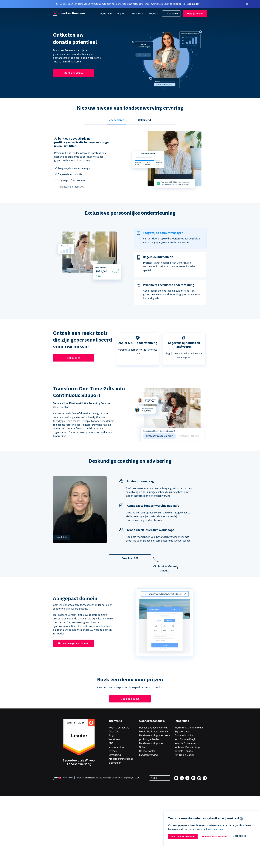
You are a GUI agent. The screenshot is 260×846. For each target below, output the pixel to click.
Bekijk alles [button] (73, 358)
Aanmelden (193, 3)
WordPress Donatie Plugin (189, 727)
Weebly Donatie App (186, 743)
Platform (105, 13)
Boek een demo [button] (73, 73)
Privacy (112, 750)
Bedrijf (152, 13)
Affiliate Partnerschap (120, 758)
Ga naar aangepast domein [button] (73, 643)
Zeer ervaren (116, 120)
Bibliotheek (114, 762)
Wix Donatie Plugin (185, 739)
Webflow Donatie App (187, 747)
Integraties (182, 720)
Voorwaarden (116, 747)
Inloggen (171, 13)
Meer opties (239, 835)
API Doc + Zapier (184, 754)
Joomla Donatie (184, 750)
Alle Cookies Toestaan (183, 836)
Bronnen (136, 13)
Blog (111, 735)
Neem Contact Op (118, 727)
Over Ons (113, 731)
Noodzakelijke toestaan (214, 836)
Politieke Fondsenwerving (153, 727)
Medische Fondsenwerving (154, 731)
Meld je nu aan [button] (195, 13)
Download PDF (130, 558)
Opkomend (144, 120)
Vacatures (114, 739)
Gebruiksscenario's (152, 720)
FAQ (110, 743)
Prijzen (121, 13)
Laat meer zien (214, 829)
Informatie (115, 720)
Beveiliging (114, 754)
